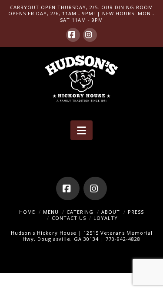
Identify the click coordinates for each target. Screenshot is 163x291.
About (110, 212)
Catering (80, 212)
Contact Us (69, 218)
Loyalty (105, 218)
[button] (81, 130)
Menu (51, 212)
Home (27, 212)
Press (136, 212)
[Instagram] (90, 35)
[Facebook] (73, 35)
